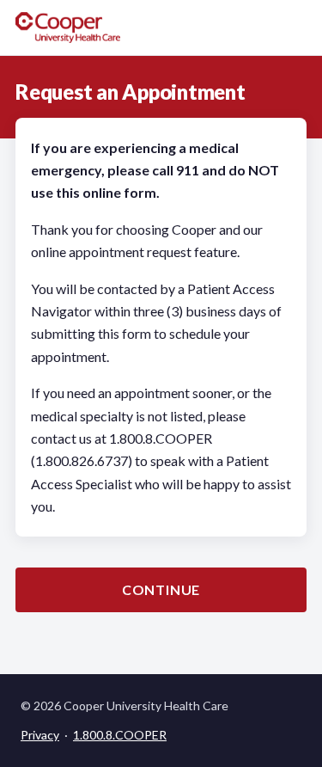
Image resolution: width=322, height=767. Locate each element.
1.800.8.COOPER (120, 734)
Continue (161, 589)
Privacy (40, 734)
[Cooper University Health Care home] (67, 27)
